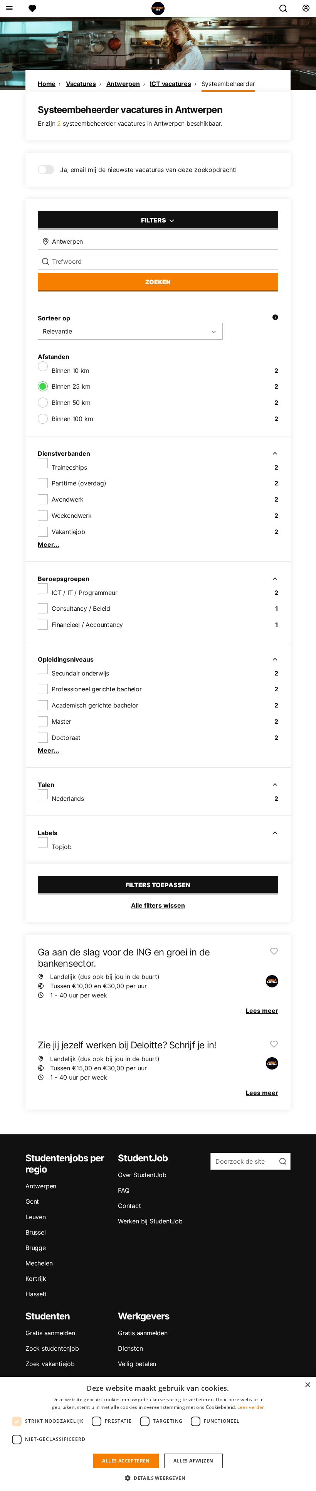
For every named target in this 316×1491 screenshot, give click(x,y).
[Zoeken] (286, 8)
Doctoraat (66, 737)
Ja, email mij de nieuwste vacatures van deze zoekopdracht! (148, 170)
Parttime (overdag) (79, 483)
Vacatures (81, 84)
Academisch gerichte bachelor (95, 705)
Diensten (130, 1348)
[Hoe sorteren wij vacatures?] (275, 318)
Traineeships (69, 467)
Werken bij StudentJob (150, 1221)
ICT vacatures (170, 84)
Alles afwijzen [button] (193, 1460)
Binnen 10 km (70, 370)
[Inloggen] (305, 8)
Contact (129, 1206)
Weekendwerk (72, 515)
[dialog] (158, 1434)
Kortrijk (35, 1278)
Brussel (35, 1232)
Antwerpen (123, 84)
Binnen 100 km (72, 419)
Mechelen (38, 1263)
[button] (158, 1478)
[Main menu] (9, 8)
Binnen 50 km (71, 402)
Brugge (35, 1248)
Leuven (35, 1217)
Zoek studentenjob (52, 1348)
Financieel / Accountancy (87, 624)
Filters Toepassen (158, 885)
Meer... (48, 544)
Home (46, 84)
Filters (154, 220)
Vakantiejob (68, 532)
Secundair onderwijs (80, 673)
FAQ (123, 1190)
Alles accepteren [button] (126, 1460)
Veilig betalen (137, 1364)
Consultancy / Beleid (81, 608)
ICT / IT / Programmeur (85, 592)
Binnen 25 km (71, 386)
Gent (32, 1201)
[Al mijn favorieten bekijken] (32, 8)
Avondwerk (68, 499)
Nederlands (68, 798)
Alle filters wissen (158, 905)
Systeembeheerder (228, 84)
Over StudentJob (142, 1175)
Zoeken (158, 282)
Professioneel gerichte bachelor (97, 689)
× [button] (307, 1385)
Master (61, 721)
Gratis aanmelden (50, 1333)
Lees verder (250, 1407)
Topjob (62, 847)
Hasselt (36, 1294)
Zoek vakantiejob (50, 1364)
